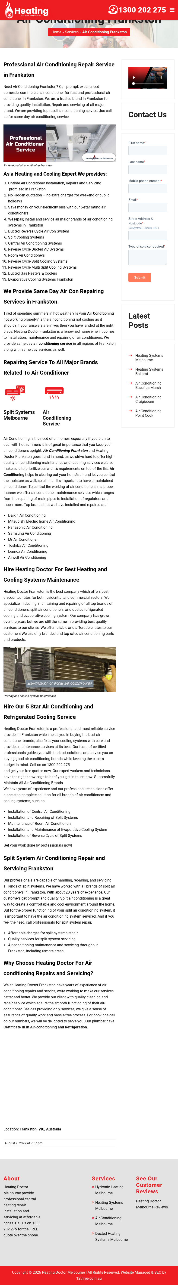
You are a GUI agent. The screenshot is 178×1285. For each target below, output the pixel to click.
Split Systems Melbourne (19, 415)
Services (72, 32)
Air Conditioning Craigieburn (148, 399)
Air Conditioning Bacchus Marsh (148, 385)
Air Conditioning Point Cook (148, 413)
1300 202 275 (142, 10)
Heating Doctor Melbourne (63, 1272)
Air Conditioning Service (57, 418)
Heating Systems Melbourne (149, 357)
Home (56, 32)
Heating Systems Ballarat (149, 371)
